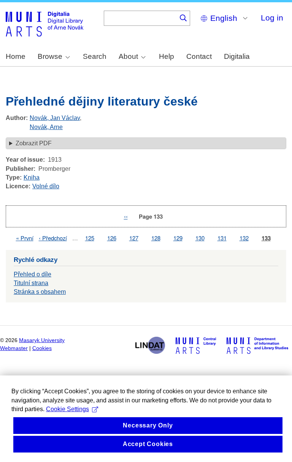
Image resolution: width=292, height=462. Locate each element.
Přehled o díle (32, 274)
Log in (272, 17)
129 (177, 238)
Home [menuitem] (15, 56)
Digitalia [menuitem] (237, 56)
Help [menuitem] (166, 56)
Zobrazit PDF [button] (34, 143)
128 (155, 238)
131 (222, 238)
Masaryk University (42, 340)
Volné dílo (45, 186)
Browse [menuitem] (50, 56)
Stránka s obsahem (40, 292)
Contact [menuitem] (199, 56)
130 (200, 238)
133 (266, 238)
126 (111, 238)
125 (89, 238)
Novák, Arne (46, 127)
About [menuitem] (128, 56)
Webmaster (14, 348)
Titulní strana (31, 283)
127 (133, 238)
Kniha (32, 177)
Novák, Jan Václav (55, 118)
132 (244, 238)
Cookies (42, 348)
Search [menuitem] (94, 56)
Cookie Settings (67, 409)
